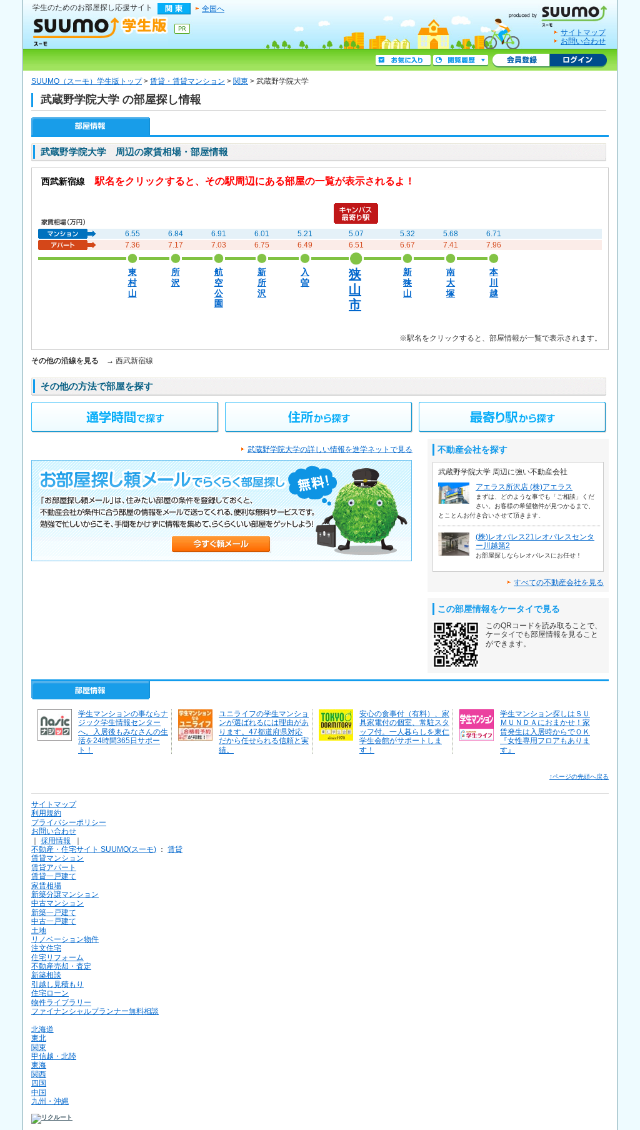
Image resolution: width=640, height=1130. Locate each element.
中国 (38, 1092)
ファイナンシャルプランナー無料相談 (95, 1011)
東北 (38, 1038)
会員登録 (520, 61)
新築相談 (46, 975)
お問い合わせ (583, 41)
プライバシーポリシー (68, 822)
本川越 (493, 283)
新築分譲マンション (65, 894)
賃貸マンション (57, 858)
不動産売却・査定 (61, 966)
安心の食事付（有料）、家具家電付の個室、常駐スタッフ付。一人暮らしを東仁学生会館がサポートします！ (404, 731)
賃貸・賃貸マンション (187, 81)
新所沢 (262, 283)
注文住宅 (46, 948)
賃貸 (175, 849)
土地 (38, 930)
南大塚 (450, 283)
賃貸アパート (53, 867)
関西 (38, 1074)
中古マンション (57, 903)
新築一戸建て (53, 912)
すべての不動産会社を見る (559, 582)
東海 (38, 1065)
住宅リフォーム (57, 957)
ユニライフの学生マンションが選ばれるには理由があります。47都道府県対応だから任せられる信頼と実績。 (264, 731)
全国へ (213, 8)
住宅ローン (50, 993)
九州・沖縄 (50, 1101)
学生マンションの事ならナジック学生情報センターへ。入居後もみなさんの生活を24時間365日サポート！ (123, 731)
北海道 (42, 1029)
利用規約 (46, 813)
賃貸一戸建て (53, 876)
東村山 (132, 283)
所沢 (175, 278)
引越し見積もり (57, 984)
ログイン (578, 61)
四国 (38, 1083)
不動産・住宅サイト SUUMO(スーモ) (93, 849)
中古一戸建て (53, 921)
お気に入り (403, 60)
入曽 (305, 278)
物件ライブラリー (61, 1002)
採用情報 (56, 840)
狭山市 (355, 289)
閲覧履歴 (460, 60)
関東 (240, 81)
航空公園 (218, 288)
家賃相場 (46, 885)
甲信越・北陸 (53, 1056)
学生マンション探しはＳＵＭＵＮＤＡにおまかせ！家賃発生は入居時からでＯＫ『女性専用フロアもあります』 (545, 731)
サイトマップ (583, 32)
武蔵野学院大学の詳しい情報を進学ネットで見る (330, 449)
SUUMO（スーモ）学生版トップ (86, 81)
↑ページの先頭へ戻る (579, 776)
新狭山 (407, 283)
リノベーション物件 (65, 939)
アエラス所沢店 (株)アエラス (524, 486)
